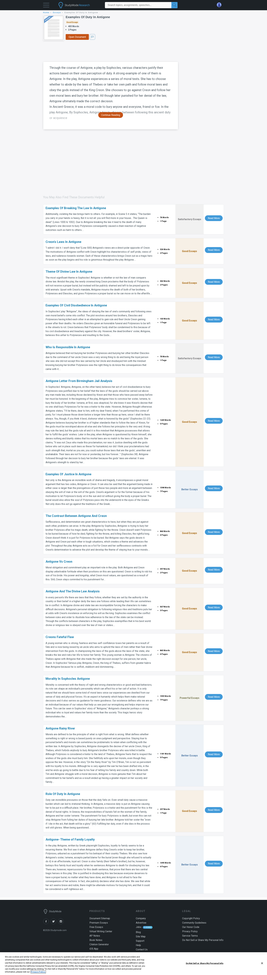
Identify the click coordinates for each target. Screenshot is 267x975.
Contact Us (142, 949)
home (46, 12)
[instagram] (61, 923)
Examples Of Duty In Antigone (88, 17)
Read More (214, 218)
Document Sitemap (99, 918)
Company (141, 918)
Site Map (141, 936)
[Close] (262, 963)
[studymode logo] (79, 5)
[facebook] (47, 923)
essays (57, 12)
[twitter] (54, 923)
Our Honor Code (190, 927)
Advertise (141, 922)
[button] (46, 5)
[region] (133, 963)
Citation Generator (99, 944)
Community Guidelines (194, 922)
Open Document (77, 36)
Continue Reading (110, 115)
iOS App (93, 948)
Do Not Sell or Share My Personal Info (204, 963)
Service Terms (190, 935)
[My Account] (220, 4)
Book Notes (95, 940)
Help (138, 945)
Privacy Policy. (38, 972)
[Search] (174, 5)
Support (140, 940)
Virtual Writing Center (100, 931)
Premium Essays (98, 922)
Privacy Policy (190, 931)
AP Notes (94, 935)
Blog (138, 932)
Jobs (138, 927)
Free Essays (96, 927)
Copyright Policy (191, 918)
